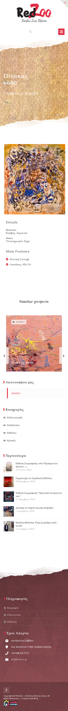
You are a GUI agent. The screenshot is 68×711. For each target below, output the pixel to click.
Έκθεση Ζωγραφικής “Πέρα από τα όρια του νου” (39, 496)
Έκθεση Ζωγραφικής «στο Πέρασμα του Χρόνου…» (37, 466)
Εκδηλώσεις (13, 425)
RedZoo (15, 393)
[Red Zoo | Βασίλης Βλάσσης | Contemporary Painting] (34, 13)
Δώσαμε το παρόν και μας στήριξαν (34, 509)
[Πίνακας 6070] (4, 355)
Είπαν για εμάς (14, 417)
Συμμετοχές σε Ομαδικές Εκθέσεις (34, 480)
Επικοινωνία (13, 614)
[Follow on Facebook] (6, 690)
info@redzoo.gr (19, 659)
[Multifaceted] (63, 355)
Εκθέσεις (11, 432)
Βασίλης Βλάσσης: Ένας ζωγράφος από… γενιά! (37, 525)
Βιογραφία (12, 607)
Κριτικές (11, 440)
